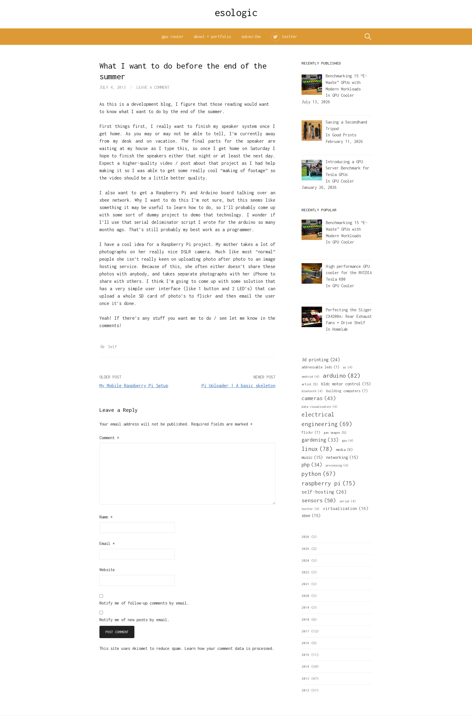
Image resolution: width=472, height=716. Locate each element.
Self (112, 346)
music (312, 457)
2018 (305, 619)
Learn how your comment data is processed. (229, 648)
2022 (305, 572)
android (310, 376)
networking (342, 457)
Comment (109, 437)
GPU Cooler (343, 95)
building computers (347, 391)
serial (348, 501)
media (344, 450)
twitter (289, 36)
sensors (319, 500)
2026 (305, 536)
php (312, 465)
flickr (311, 432)
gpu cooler (173, 36)
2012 (305, 690)
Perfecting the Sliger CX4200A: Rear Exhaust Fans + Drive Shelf (349, 316)
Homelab (340, 329)
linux (317, 448)
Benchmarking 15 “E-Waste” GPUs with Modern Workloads (346, 229)
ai (347, 367)
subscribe (251, 36)
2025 (305, 548)
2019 (305, 607)
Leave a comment (153, 87)
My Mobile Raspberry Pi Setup (133, 385)
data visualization (319, 406)
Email (107, 543)
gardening (320, 440)
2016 (305, 643)
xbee (311, 515)
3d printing (321, 359)
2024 (305, 560)
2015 (305, 654)
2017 (305, 631)
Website (107, 569)
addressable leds (320, 367)
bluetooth (312, 391)
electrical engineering (327, 419)
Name (106, 517)
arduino (341, 375)
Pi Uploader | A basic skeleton (238, 385)
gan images (335, 432)
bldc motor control (346, 383)
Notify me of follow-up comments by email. (144, 603)
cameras (319, 398)
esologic (236, 12)
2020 (305, 595)
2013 (305, 678)
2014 (305, 666)
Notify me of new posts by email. (134, 619)
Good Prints (344, 135)
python (319, 473)
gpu (347, 440)
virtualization (345, 508)
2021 (305, 584)
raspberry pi (328, 483)
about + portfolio (212, 36)
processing (337, 465)
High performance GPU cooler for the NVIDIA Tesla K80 (349, 272)
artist (310, 384)
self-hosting (324, 492)
